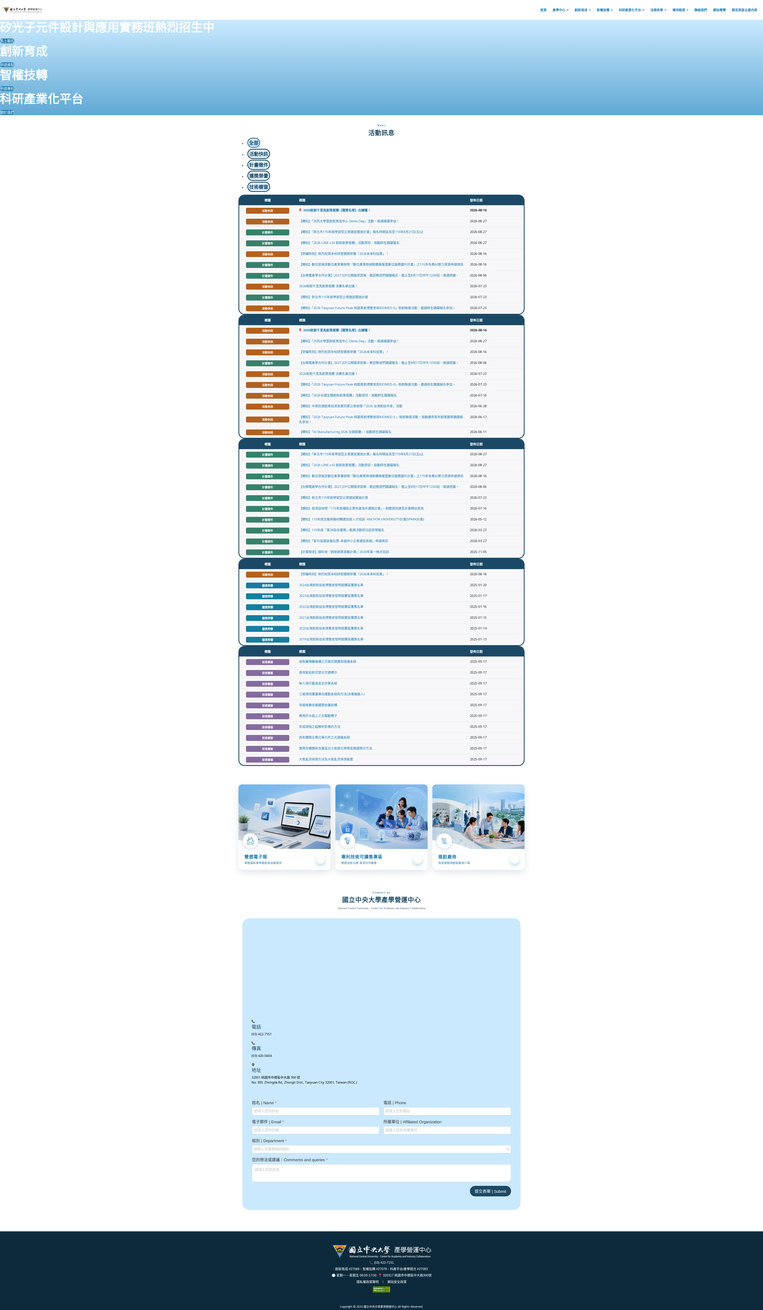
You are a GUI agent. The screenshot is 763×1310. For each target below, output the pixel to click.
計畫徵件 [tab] (258, 164)
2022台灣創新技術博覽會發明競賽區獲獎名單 (331, 606)
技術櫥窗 (267, 662)
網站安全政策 (397, 1282)
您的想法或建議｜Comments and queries (290, 1160)
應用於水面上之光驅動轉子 (318, 715)
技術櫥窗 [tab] (258, 187)
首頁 (543, 10)
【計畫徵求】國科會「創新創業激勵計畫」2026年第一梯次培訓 (344, 552)
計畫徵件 (267, 232)
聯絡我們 (700, 10)
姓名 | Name (264, 1103)
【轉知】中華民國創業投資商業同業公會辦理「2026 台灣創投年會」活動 (350, 406)
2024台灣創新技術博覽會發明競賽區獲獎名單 (331, 585)
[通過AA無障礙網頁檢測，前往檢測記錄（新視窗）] (381, 1289)
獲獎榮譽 (267, 585)
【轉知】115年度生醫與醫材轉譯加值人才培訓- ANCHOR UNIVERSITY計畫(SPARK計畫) (361, 519)
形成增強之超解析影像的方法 (319, 726)
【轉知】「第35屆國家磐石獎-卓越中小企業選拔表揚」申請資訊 (343, 541)
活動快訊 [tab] (258, 154)
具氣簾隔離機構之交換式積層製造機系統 (327, 661)
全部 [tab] (254, 142)
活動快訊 (267, 211)
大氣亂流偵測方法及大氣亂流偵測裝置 (326, 759)
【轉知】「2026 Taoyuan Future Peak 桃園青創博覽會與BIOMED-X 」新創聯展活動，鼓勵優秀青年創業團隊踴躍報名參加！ (381, 419)
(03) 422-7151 (384, 1262)
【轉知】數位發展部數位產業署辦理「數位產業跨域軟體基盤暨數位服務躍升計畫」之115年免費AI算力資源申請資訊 (381, 264)
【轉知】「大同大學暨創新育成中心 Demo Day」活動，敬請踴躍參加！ (349, 221)
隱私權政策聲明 (367, 1282)
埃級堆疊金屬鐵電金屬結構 (318, 705)
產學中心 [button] (559, 10)
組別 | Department (269, 1141)
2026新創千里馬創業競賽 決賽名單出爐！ (328, 286)
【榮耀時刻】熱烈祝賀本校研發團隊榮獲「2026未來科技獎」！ (344, 253)
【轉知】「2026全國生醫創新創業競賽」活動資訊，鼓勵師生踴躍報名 (348, 395)
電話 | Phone (394, 1103)
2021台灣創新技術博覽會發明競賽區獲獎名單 (331, 617)
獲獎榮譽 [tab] (258, 175)
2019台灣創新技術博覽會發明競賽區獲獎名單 (331, 639)
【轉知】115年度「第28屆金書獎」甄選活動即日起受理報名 (341, 530)
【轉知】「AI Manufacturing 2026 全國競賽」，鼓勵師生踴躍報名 (345, 432)
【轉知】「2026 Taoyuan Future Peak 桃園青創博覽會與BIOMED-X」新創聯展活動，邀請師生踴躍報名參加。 (377, 308)
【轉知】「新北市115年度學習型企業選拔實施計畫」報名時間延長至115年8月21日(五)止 (361, 232)
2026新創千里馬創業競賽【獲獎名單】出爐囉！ (337, 210)
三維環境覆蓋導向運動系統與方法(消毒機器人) (332, 694)
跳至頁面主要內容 (744, 10)
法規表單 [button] (656, 10)
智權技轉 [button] (603, 10)
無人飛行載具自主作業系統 (318, 683)
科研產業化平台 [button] (630, 10)
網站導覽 (719, 10)
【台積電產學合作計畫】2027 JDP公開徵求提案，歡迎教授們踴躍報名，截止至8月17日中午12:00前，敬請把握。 (379, 275)
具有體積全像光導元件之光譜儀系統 (324, 737)
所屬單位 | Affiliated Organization (412, 1122)
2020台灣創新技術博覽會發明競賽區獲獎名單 (331, 628)
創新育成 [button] (581, 10)
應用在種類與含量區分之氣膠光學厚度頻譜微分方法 (335, 748)
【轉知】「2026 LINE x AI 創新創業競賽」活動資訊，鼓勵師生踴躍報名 (349, 243)
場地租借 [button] (678, 10)
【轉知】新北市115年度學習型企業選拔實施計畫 (333, 297)
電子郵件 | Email (268, 1122)
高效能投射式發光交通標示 (318, 672)
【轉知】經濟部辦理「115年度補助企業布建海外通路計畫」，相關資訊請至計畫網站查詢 (361, 508)
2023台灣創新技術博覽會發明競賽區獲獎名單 (331, 596)
